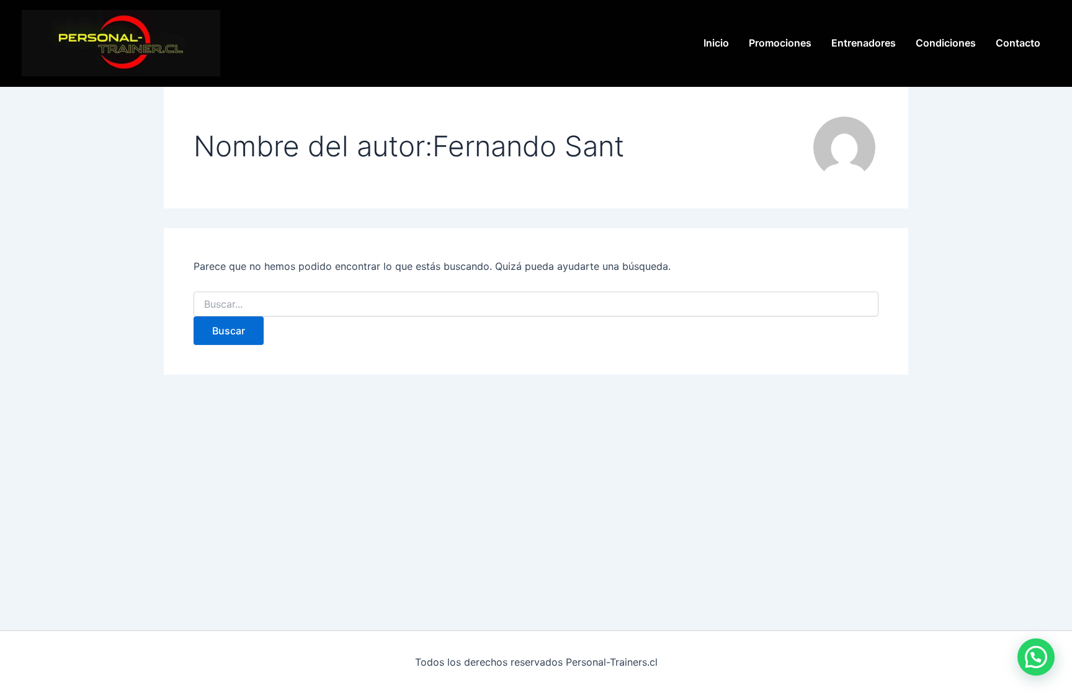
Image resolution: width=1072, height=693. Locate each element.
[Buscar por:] (536, 304)
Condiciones (946, 43)
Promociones (780, 43)
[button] (1036, 657)
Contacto (1018, 43)
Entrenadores (863, 43)
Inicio (716, 43)
